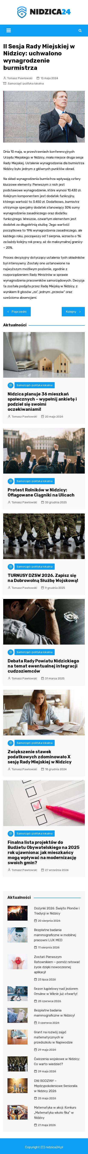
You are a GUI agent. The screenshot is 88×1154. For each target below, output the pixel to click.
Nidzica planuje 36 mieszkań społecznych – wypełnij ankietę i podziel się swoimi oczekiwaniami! (42, 401)
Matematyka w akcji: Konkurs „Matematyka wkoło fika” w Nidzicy (55, 1113)
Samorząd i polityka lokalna (26, 83)
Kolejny (71, 312)
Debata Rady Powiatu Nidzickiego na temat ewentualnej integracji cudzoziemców (43, 666)
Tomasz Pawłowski (19, 78)
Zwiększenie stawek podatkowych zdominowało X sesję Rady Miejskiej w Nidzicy (40, 756)
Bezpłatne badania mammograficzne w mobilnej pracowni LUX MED (55, 935)
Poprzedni (19, 312)
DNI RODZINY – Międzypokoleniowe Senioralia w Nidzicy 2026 (55, 1086)
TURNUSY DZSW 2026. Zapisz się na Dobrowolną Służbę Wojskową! (43, 578)
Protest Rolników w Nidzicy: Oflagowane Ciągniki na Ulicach (41, 492)
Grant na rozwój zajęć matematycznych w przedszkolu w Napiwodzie (53, 1037)
